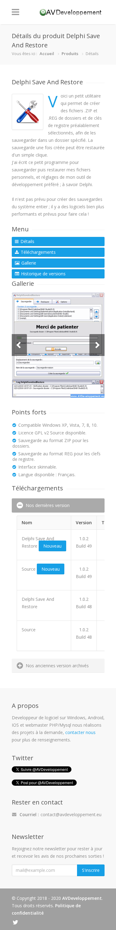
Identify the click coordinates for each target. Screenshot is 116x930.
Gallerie (28, 263)
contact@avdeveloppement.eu (71, 814)
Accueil (47, 53)
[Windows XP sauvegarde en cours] (58, 345)
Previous (19, 345)
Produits (70, 53)
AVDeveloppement (82, 898)
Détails (26, 241)
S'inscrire (91, 870)
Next (97, 345)
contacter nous (80, 732)
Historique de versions (43, 274)
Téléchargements (37, 252)
